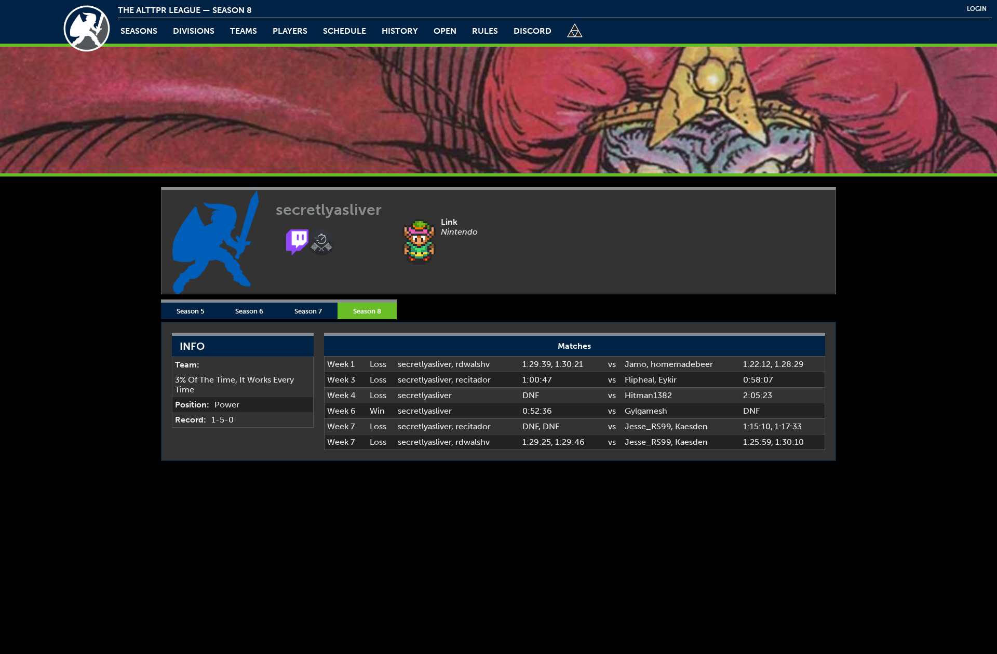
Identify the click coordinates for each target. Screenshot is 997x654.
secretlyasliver (424, 364)
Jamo (635, 364)
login (977, 8)
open (445, 31)
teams (243, 31)
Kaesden (691, 426)
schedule (344, 31)
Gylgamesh (646, 411)
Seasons (138, 31)
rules (485, 31)
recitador (473, 380)
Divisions (193, 31)
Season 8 (367, 311)
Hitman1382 (648, 395)
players (290, 31)
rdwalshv (472, 364)
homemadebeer (682, 364)
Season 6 (249, 311)
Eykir (667, 380)
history (400, 31)
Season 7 (308, 311)
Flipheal (639, 380)
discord (532, 31)
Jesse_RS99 (648, 426)
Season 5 (190, 311)
